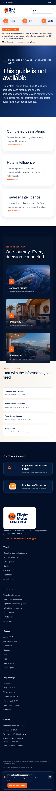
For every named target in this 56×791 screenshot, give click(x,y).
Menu (36, 11)
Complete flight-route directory (15, 553)
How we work (8, 663)
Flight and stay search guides (14, 604)
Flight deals (7, 575)
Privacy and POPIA (10, 701)
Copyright (7, 710)
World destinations (10, 557)
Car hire (6, 571)
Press (5, 655)
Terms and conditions (11, 705)
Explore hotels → (13, 179)
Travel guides (8, 613)
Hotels (5, 566)
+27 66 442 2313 (8, 2)
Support (50, 2)
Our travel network (10, 641)
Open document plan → (17, 785)
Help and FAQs (9, 688)
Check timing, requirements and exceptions (19, 42)
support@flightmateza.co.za (14, 726)
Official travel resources (12, 608)
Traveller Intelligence (11, 595)
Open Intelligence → (14, 211)
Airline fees (7, 621)
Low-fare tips (8, 617)
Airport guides (8, 579)
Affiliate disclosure (10, 697)
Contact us (7, 646)
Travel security (9, 692)
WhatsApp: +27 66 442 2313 (14, 734)
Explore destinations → (16, 145)
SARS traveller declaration (13, 599)
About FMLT (8, 637)
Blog (5, 659)
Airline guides (8, 562)
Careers (6, 650)
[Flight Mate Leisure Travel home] (15, 11)
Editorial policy (9, 668)
